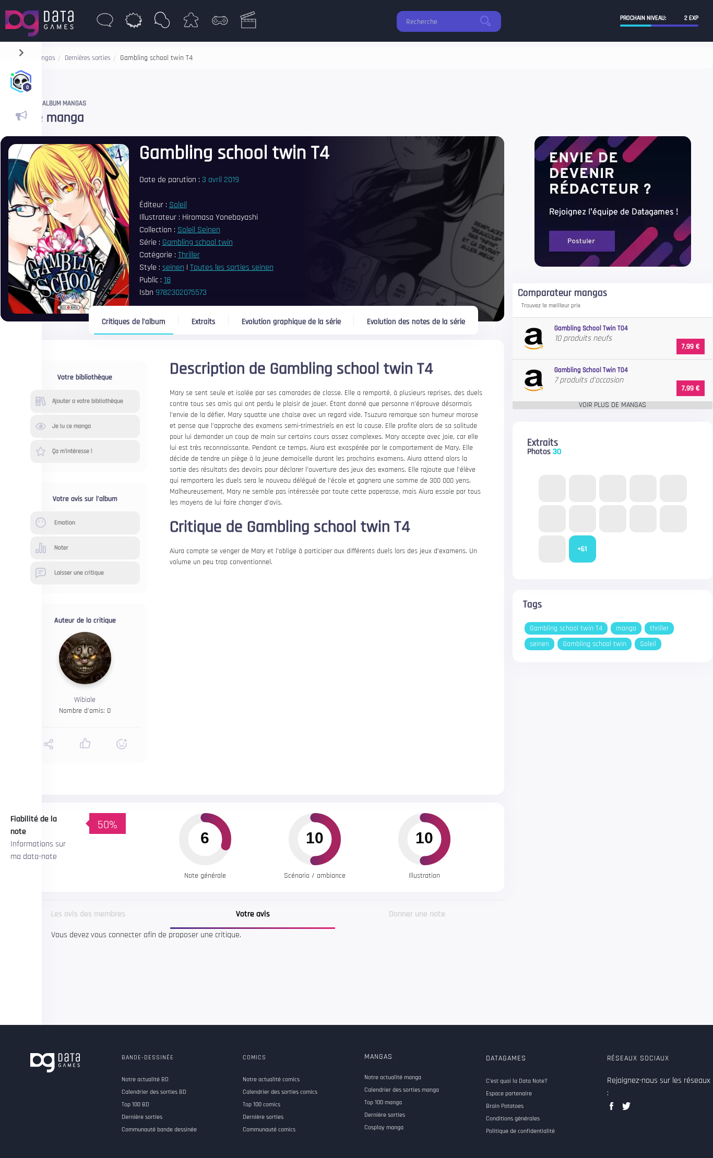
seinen (173, 267)
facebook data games (613, 1109)
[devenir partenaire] (612, 201)
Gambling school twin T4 (566, 628)
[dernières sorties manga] (162, 23)
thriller (659, 628)
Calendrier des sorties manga (401, 1090)
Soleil (178, 204)
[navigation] (21, 50)
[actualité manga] (20, 115)
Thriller (189, 254)
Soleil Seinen (198, 229)
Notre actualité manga (392, 1078)
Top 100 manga (383, 1103)
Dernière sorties (384, 1115)
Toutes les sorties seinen (232, 267)
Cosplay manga (383, 1128)
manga (626, 628)
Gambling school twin (197, 242)
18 (167, 279)
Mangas (378, 1056)
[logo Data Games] (42, 20)
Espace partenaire (509, 1094)
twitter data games (627, 1109)
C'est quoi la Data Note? (517, 1081)
